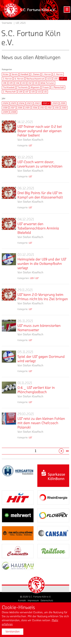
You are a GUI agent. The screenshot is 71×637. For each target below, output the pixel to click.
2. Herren (58, 74)
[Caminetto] (18, 551)
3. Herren (7, 79)
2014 (35, 108)
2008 (13, 112)
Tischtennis (22, 87)
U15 (11, 83)
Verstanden (12, 631)
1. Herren (46, 74)
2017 (12, 108)
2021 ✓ (46, 103)
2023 (29, 103)
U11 (36, 83)
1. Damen (35, 74)
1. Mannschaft (58, 87)
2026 (5, 103)
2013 (42, 108)
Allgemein (35, 87)
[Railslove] (53, 551)
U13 (23, 83)
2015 (27, 108)
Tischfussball (9, 87)
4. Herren (19, 79)
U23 (49, 79)
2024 (21, 103)
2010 (64, 108)
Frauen (45, 87)
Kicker (6, 74)
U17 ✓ (63, 79)
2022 (37, 103)
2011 (57, 108)
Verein (14, 74)
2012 (49, 108)
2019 (63, 103)
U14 (17, 83)
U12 (30, 83)
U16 (4, 83)
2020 (55, 103)
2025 (13, 103)
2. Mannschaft (9, 92)
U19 (55, 79)
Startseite (7, 23)
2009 (5, 112)
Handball (24, 74)
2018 (5, 108)
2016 (20, 108)
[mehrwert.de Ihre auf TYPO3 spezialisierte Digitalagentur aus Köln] (18, 515)
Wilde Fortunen (47, 83)
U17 (26, 92)
